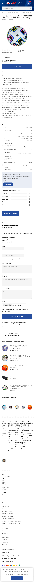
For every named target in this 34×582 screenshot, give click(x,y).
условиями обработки (9, 324)
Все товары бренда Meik (12, 335)
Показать (8, 184)
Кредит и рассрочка (8, 518)
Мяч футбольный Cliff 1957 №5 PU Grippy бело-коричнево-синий (6, 482)
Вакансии (5, 547)
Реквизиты (5, 542)
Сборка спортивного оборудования (12, 521)
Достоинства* (6, 263)
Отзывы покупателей (8, 549)
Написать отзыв (10, 213)
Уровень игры (8, 165)
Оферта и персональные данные (11, 523)
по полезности (7, 227)
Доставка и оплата (7, 511)
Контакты (4, 539)
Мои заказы (5, 506)
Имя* (3, 246)
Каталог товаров (13, 12)
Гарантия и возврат (7, 513)
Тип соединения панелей (9, 146)
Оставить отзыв (17, 316)
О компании (5, 537)
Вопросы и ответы (7, 526)
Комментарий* (7, 288)
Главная (4, 12)
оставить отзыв (7, 52)
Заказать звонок (7, 561)
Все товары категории (11, 333)
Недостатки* (6, 276)
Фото (3, 301)
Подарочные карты (7, 516)
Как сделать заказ (7, 509)
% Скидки (5, 528)
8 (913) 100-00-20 (20, 3)
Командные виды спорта (27, 12)
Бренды (4, 531)
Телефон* (5, 253)
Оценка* (5, 240)
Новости (4, 544)
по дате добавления (10, 225)
